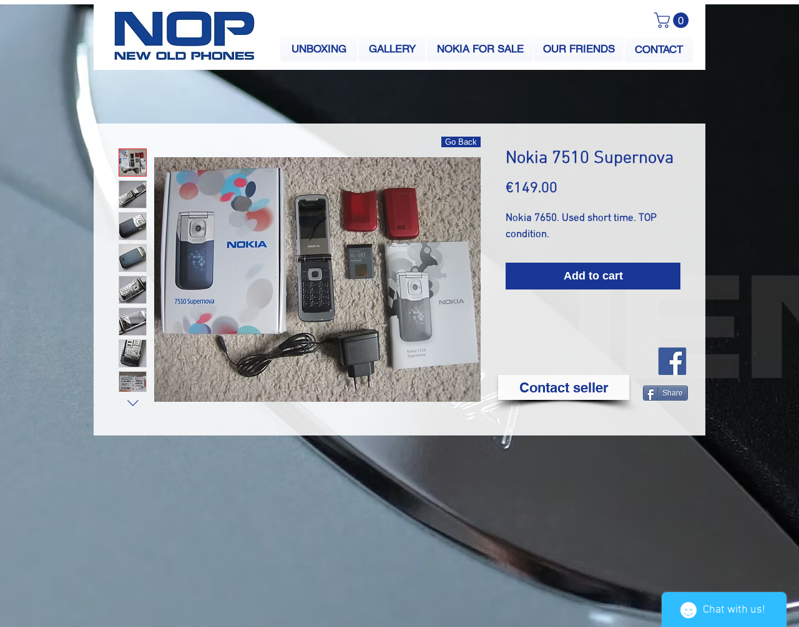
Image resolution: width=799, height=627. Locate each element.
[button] (673, 20)
